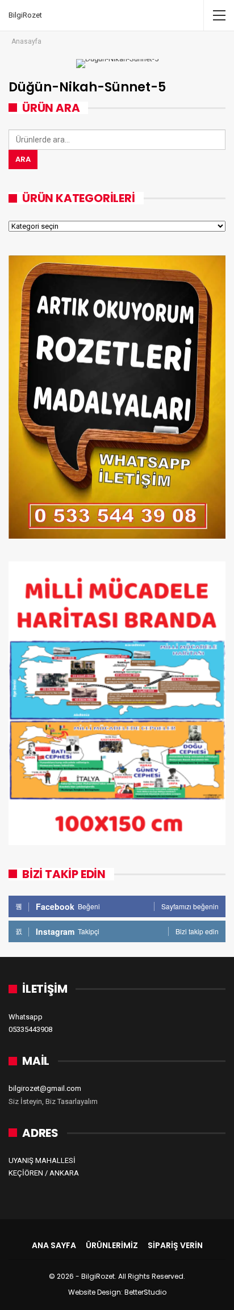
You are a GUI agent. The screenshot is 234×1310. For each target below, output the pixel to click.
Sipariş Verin (175, 1245)
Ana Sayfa (54, 1245)
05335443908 (30, 1029)
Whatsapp (26, 1017)
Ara (23, 159)
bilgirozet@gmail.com (45, 1088)
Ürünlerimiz (112, 1245)
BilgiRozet (25, 15)
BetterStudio (145, 1292)
